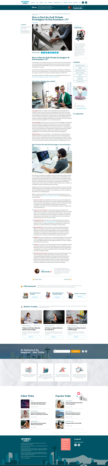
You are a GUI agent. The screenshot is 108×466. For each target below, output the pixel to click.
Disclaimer (64, 444)
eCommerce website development (50, 195)
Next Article (66, 279)
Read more (35, 297)
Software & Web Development (80, 78)
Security (80, 75)
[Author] (51, 271)
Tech (37, 2)
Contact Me (75, 2)
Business (33, 2)
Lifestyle (41, 2)
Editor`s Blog (65, 448)
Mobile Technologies (80, 72)
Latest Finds (65, 2)
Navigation (64, 446)
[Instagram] (83, 2)
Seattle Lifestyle (57, 2)
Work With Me (65, 442)
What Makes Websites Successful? (26, 27)
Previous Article (38, 279)
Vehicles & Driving (80, 81)
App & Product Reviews (80, 65)
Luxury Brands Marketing (81, 108)
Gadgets (80, 67)
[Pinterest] (86, 2)
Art (61, 2)
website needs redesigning (50, 221)
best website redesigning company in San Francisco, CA (45, 77)
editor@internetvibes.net (78, 442)
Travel (45, 2)
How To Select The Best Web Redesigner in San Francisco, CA (25, 32)
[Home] (25, 2)
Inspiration (50, 2)
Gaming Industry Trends (80, 70)
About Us (70, 2)
